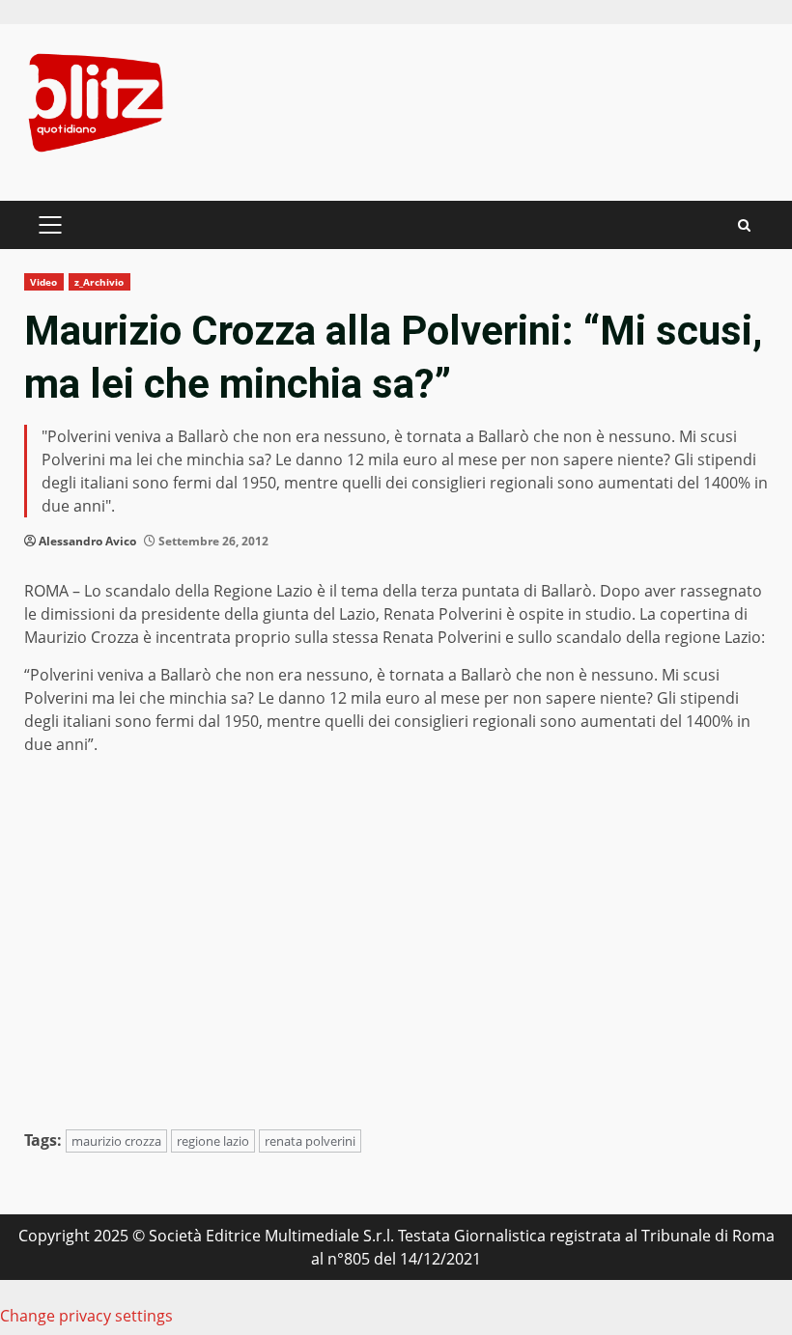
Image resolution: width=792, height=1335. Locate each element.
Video (44, 282)
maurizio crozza (116, 1141)
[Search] (744, 225)
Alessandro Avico (87, 541)
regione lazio (213, 1141)
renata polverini (310, 1141)
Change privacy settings (86, 1315)
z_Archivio (99, 282)
